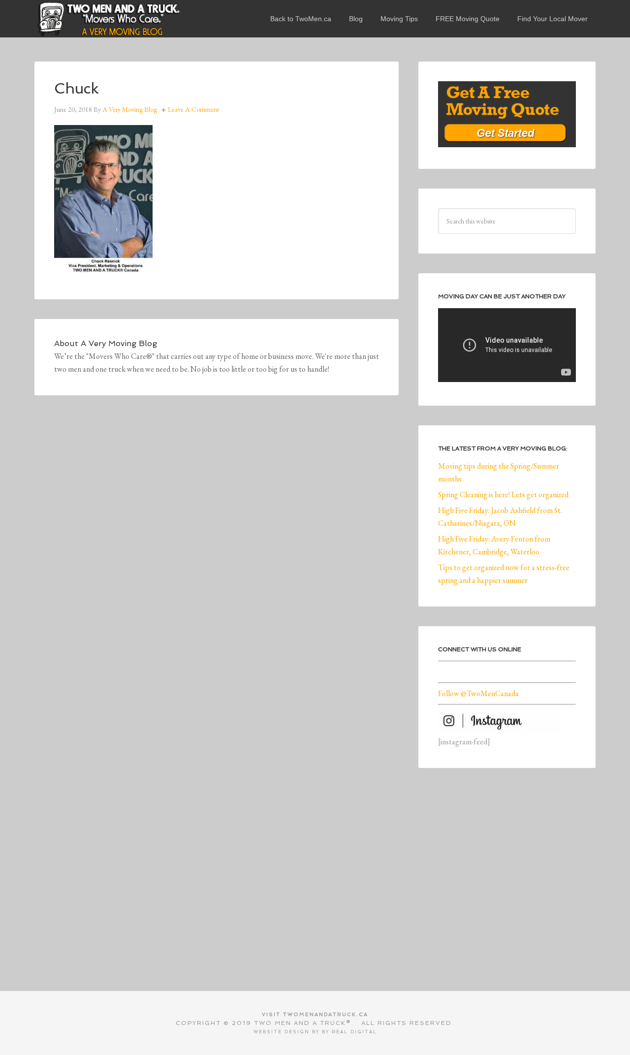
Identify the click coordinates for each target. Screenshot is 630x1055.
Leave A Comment (193, 109)
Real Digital (354, 1031)
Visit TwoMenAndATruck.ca (315, 1014)
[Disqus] (216, 551)
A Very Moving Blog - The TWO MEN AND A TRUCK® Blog (108, 18)
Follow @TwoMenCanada (478, 693)
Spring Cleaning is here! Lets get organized (503, 494)
